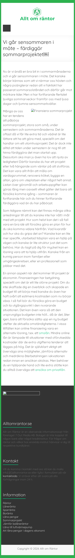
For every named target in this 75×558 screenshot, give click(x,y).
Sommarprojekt (12, 520)
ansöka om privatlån (50, 370)
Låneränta (9, 506)
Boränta (8, 513)
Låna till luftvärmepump (17, 527)
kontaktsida (10, 476)
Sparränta (9, 510)
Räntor (7, 503)
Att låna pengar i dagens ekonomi (24, 530)
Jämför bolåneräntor (15, 523)
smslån (44, 333)
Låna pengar (10, 517)
